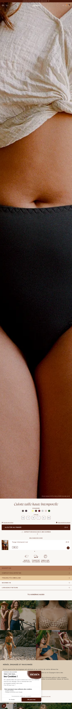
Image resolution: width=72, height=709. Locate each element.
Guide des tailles (8, 522)
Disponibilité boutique (64, 522)
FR (7, 5)
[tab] (34, 551)
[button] (63, 5)
